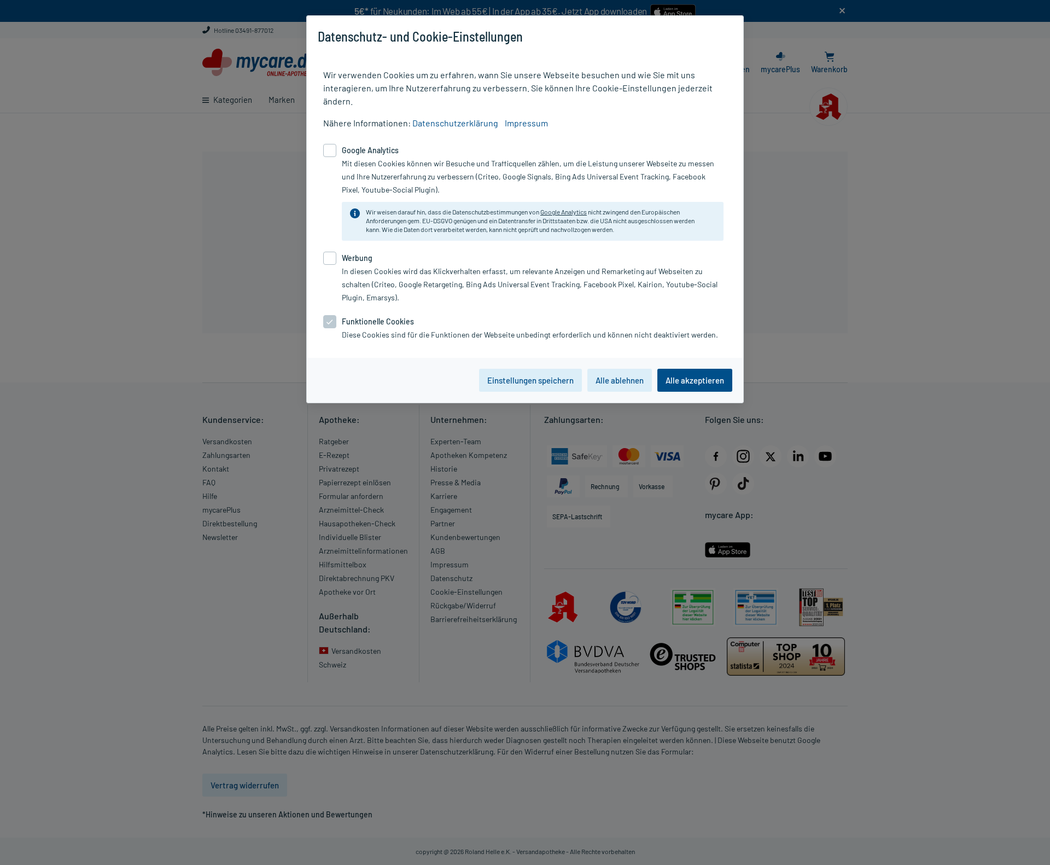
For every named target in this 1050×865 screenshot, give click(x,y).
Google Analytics (563, 212)
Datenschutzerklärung (455, 123)
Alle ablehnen (620, 380)
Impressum (526, 123)
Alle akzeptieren (695, 380)
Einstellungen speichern (530, 380)
